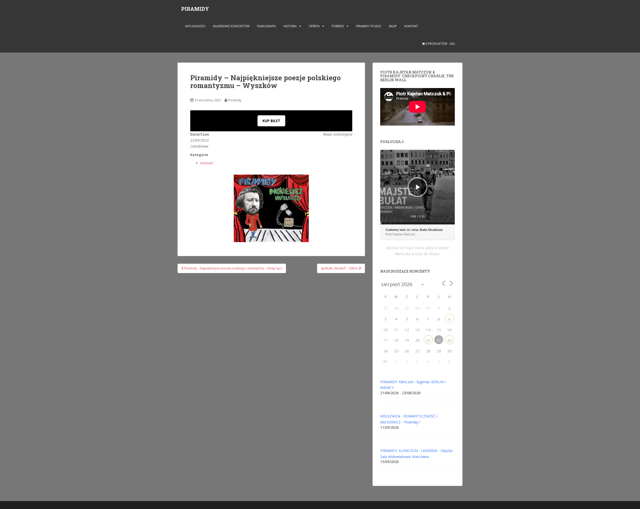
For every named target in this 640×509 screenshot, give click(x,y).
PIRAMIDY (195, 9)
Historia (290, 26)
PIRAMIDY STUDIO (368, 26)
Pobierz (338, 26)
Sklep (393, 26)
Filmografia (266, 26)
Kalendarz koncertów (231, 26)
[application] (417, 187)
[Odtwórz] (418, 187)
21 (428, 340)
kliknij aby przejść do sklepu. (417, 253)
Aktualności (195, 26)
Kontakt (411, 26)
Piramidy (235, 100)
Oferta (314, 26)
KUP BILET (271, 120)
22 (438, 339)
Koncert (206, 163)
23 (449, 340)
